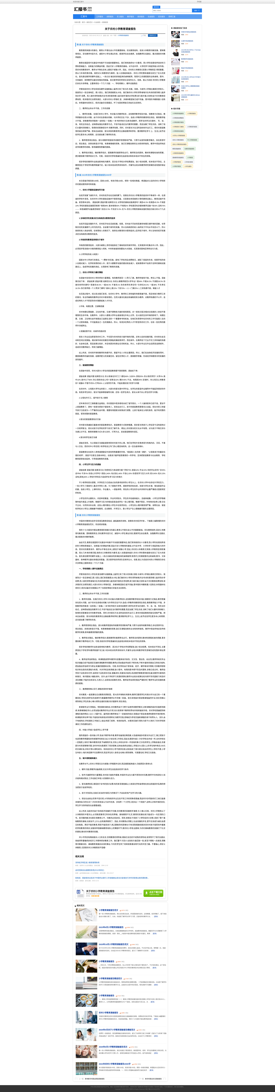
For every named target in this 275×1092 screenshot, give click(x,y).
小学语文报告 (189, 162)
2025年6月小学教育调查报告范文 (113, 1047)
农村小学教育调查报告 (108, 1013)
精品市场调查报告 (187, 68)
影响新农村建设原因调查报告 (95, 1079)
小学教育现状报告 (178, 131)
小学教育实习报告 (178, 127)
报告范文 (90, 22)
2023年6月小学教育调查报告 (111, 927)
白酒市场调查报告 (187, 41)
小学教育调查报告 (123, 35)
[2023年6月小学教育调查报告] (86, 926)
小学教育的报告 (192, 127)
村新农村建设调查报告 (188, 32)
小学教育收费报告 (178, 118)
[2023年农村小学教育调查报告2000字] (86, 1063)
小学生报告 (188, 166)
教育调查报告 (177, 149)
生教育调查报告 (189, 149)
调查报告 (105, 22)
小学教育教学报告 (178, 122)
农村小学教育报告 (178, 140)
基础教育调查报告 (178, 157)
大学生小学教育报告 (179, 135)
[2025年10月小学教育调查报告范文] (86, 943)
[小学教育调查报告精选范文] (86, 978)
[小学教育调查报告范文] (86, 909)
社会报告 (97, 22)
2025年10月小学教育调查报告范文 (113, 944)
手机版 (199, 1)
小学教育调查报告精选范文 (110, 978)
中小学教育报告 (192, 140)
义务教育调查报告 (178, 153)
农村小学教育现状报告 (179, 144)
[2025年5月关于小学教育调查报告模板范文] (86, 1029)
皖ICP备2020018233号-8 (152, 1089)
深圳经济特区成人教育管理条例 (87, 862)
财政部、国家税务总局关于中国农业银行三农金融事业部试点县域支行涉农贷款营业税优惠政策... (112, 878)
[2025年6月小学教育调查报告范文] (86, 1046)
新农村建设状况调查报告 (153, 1079)
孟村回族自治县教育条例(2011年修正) (89, 870)
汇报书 (84, 16)
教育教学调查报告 (187, 59)
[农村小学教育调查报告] (86, 1012)
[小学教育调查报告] (86, 961)
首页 (83, 22)
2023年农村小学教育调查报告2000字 (115, 1064)
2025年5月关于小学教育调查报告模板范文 (117, 1030)
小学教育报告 (191, 113)
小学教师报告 (177, 162)
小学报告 (190, 157)
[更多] (156, 916)
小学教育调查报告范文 (108, 910)
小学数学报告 (177, 166)
